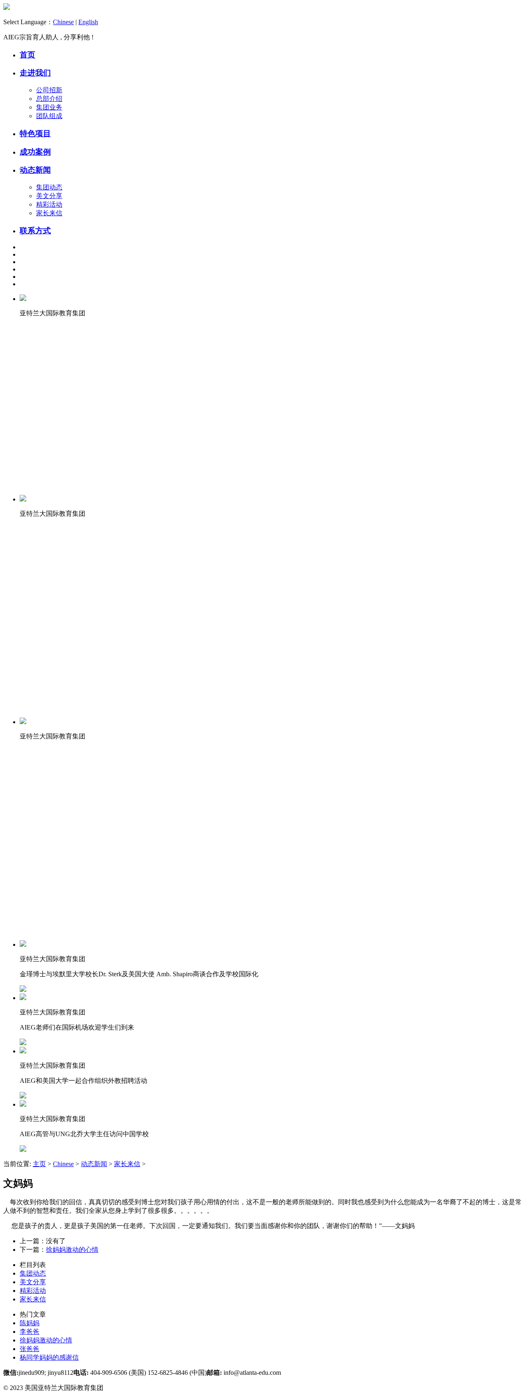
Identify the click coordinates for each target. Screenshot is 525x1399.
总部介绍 (49, 98)
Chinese (63, 21)
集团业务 (49, 107)
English (88, 21)
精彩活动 (49, 204)
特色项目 (35, 133)
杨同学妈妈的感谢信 (49, 1357)
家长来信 (49, 213)
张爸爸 (29, 1348)
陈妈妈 (29, 1322)
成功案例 (35, 152)
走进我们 (35, 72)
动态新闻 (35, 170)
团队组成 (49, 115)
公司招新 (49, 90)
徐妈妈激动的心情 (72, 1249)
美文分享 (49, 195)
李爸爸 (29, 1331)
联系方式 (35, 230)
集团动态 (49, 187)
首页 (27, 54)
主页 (39, 1163)
